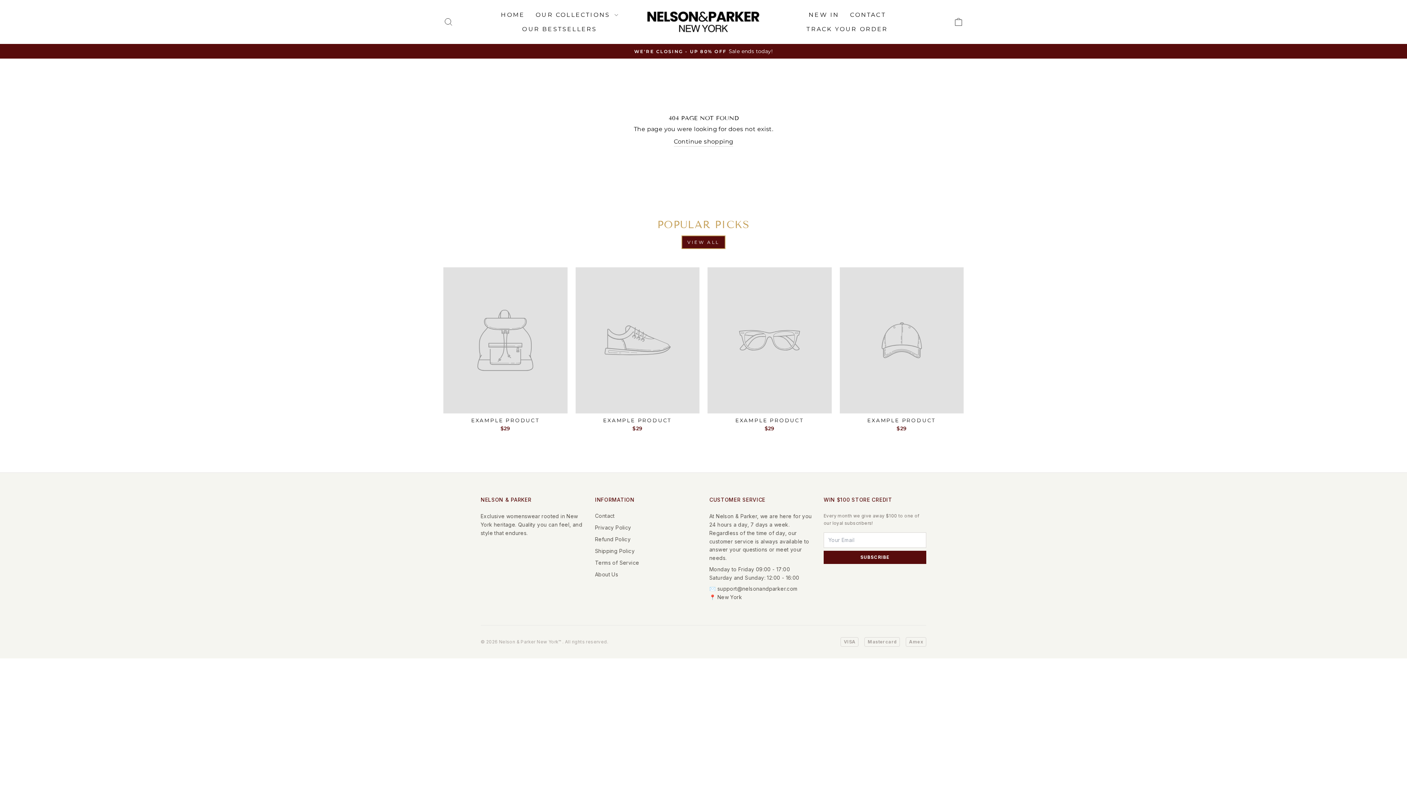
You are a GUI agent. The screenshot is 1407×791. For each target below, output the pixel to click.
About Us (606, 574)
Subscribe (875, 557)
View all (703, 242)
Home (513, 14)
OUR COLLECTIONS (574, 14)
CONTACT (868, 14)
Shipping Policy (615, 551)
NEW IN (824, 14)
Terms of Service (617, 563)
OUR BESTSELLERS (559, 29)
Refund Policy (613, 539)
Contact (605, 516)
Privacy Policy (613, 527)
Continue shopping (704, 141)
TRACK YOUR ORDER (847, 29)
